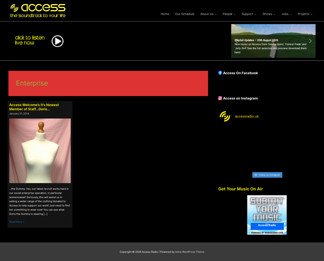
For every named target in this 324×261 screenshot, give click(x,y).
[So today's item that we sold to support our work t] (279, 148)
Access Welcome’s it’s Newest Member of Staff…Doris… (34, 107)
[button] (273, 41)
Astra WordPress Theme (189, 251)
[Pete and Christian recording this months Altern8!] (279, 133)
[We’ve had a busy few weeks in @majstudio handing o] (229, 133)
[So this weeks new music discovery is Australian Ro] (304, 148)
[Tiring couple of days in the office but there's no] (254, 162)
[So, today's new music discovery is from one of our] (304, 133)
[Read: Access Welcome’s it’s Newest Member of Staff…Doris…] (40, 150)
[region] (273, 41)
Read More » (16, 222)
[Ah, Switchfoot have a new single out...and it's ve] (229, 148)
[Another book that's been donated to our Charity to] (254, 148)
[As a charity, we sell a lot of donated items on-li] (229, 162)
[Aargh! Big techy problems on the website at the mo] (254, 133)
